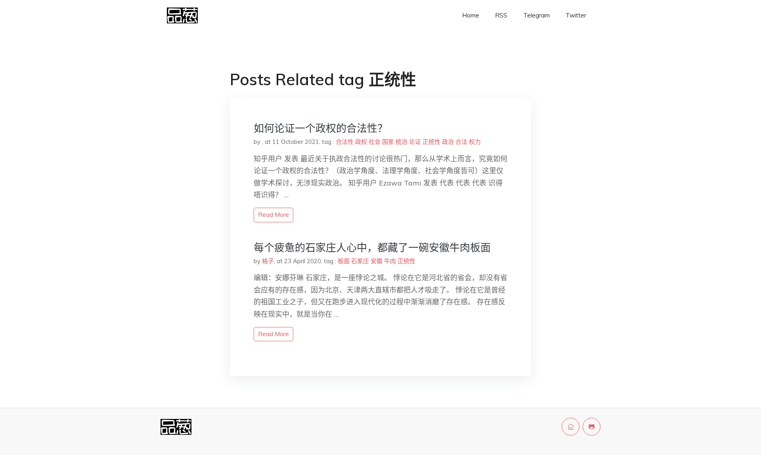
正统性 (431, 141)
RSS (501, 15)
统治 (401, 141)
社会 (374, 141)
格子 (268, 261)
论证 (415, 141)
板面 (344, 261)
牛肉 (390, 261)
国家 (388, 141)
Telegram (536, 15)
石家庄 (360, 261)
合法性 (345, 141)
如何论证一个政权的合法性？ (321, 128)
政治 (448, 141)
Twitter (576, 15)
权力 (475, 141)
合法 (461, 141)
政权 (361, 141)
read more (273, 214)
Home (470, 15)
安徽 (376, 261)
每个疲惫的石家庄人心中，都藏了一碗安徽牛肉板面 (372, 247)
